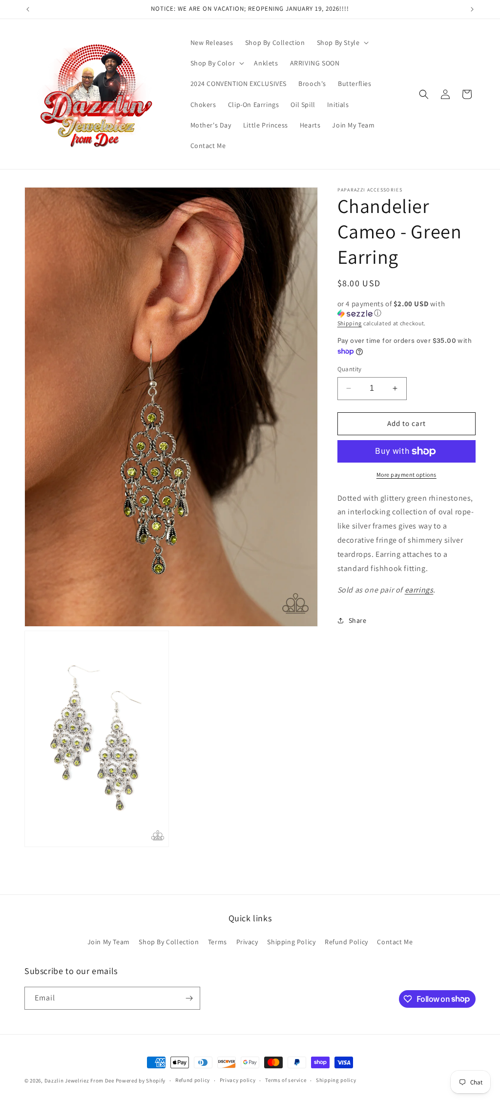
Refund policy (192, 1080)
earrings (419, 590)
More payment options (406, 474)
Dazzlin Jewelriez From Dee (80, 1080)
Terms (217, 941)
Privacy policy (238, 1080)
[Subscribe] (189, 998)
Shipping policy (336, 1080)
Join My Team (108, 941)
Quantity (349, 369)
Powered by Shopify (141, 1080)
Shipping (349, 323)
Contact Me (395, 941)
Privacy (247, 941)
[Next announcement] (472, 9)
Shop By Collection (169, 941)
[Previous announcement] (28, 9)
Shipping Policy (291, 941)
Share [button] (358, 620)
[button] (342, 42)
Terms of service (285, 1080)
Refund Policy (346, 941)
